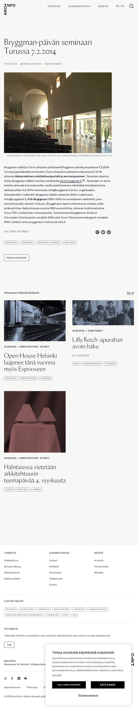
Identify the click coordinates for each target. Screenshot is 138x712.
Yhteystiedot (101, 566)
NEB (74, 615)
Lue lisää (56, 675)
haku (76, 363)
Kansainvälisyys (12, 566)
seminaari (27, 242)
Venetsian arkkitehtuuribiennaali (24, 615)
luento (9, 489)
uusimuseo (79, 609)
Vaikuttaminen (12, 572)
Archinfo (99, 560)
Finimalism (52, 615)
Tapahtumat (55, 578)
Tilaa (9, 644)
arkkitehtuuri (29, 378)
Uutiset (44, 346)
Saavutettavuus (12, 687)
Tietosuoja (31, 687)
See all (130, 292)
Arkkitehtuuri (31, 63)
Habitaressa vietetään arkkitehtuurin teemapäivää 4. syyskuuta (35, 474)
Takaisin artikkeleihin (17, 257)
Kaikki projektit (12, 578)
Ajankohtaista (79, 6)
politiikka (70, 242)
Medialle (99, 572)
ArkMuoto (43, 609)
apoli (65, 615)
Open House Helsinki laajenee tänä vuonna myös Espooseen (30, 362)
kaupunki (46, 378)
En (122, 6)
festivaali (11, 378)
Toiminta (53, 6)
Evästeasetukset (88, 695)
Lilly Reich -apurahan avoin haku (97, 343)
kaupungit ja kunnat (49, 242)
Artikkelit (54, 566)
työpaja (37, 489)
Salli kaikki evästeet (68, 685)
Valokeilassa (27, 609)
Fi (117, 6)
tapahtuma (11, 242)
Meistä (103, 6)
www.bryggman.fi (71, 180)
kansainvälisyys (92, 363)
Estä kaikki (107, 685)
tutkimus (110, 363)
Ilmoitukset (53, 63)
